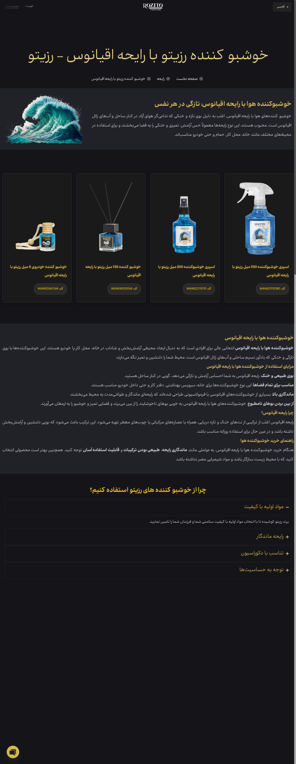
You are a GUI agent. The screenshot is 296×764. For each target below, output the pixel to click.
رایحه (161, 79)
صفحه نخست (187, 79)
